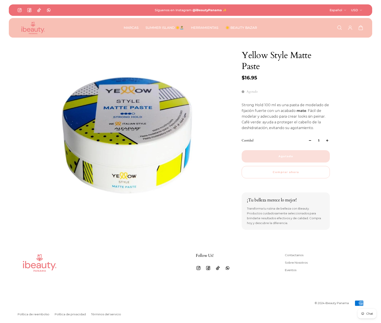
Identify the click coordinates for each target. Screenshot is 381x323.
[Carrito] (360, 28)
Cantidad (247, 140)
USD (354, 10)
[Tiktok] (39, 10)
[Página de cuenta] (350, 28)
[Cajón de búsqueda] (339, 28)
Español (336, 10)
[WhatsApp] (49, 10)
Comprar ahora (286, 172)
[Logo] (33, 28)
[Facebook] (29, 10)
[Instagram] (19, 10)
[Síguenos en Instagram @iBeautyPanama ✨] (190, 10)
